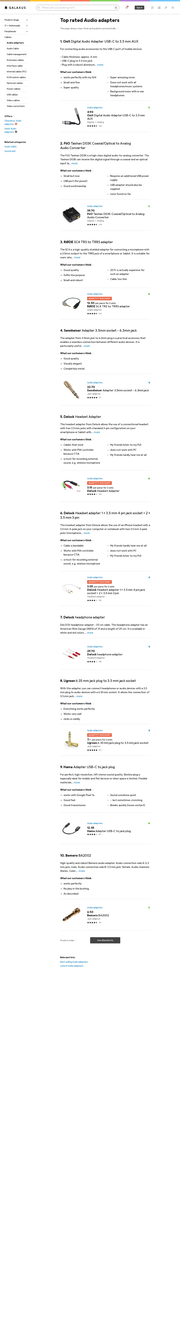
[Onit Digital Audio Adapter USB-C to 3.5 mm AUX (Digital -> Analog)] (105, 116)
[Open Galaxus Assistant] (152, 7)
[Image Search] (115, 7)
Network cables (15, 83)
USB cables (12, 94)
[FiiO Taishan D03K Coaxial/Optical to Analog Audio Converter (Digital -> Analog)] (105, 215)
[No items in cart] (172, 7)
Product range (11, 20)
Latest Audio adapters (71, 965)
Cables (7, 37)
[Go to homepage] (15, 7)
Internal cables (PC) (16, 71)
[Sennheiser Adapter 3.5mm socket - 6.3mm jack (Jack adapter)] (105, 389)
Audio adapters (15, 42)
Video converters (16, 106)
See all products (105, 940)
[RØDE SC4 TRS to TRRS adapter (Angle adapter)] (105, 303)
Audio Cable (13, 48)
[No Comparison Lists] (159, 7)
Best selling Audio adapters (74, 962)
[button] (118, 28)
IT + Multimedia (12, 25)
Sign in (139, 7)
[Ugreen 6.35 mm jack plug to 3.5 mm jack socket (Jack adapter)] (105, 740)
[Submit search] (39, 7)
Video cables (13, 100)
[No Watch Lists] (166, 7)
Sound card (9, 151)
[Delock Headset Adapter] (105, 486)
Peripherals (10, 31)
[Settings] (126, 7)
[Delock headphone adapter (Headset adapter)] (105, 654)
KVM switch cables (16, 77)
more (100, 64)
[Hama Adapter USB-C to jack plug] (105, 828)
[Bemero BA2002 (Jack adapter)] (105, 914)
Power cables (13, 89)
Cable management (17, 54)
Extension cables (15, 60)
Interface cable (15, 65)
